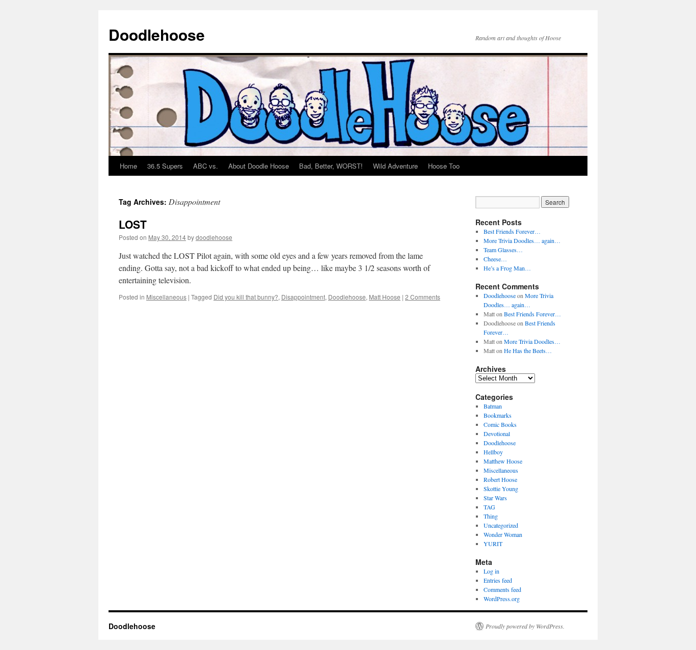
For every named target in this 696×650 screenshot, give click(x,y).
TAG (489, 507)
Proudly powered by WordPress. (525, 626)
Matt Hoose (384, 296)
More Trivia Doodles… (532, 341)
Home (128, 166)
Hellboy (493, 452)
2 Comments (422, 296)
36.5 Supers (165, 166)
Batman (493, 406)
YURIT (493, 543)
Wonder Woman (503, 534)
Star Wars (495, 498)
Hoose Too (444, 166)
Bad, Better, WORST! (331, 166)
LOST (133, 224)
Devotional (497, 433)
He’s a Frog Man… (507, 268)
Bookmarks (498, 415)
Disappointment (303, 296)
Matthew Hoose (503, 461)
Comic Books (500, 424)
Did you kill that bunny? (245, 296)
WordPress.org (502, 598)
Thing (491, 516)
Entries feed (498, 580)
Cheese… (495, 259)
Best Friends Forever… (512, 231)
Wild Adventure (395, 166)
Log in (491, 571)
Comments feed (502, 589)
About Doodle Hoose (258, 166)
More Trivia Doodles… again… (522, 240)
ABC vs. (205, 166)
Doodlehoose (157, 34)
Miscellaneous (166, 296)
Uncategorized (501, 525)
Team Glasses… (503, 250)
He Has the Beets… (528, 350)
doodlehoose (214, 237)
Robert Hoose (500, 479)
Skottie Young (501, 488)
